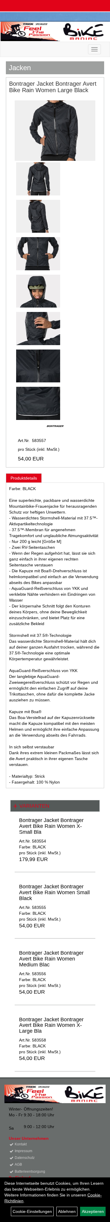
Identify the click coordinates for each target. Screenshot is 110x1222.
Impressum (23, 1151)
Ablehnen (67, 1211)
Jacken (20, 68)
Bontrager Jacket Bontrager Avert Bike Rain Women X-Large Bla (51, 1025)
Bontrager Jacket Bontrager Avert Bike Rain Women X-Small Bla (51, 826)
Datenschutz (25, 1158)
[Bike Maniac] (53, 31)
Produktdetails (24, 478)
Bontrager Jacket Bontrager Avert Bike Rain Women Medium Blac (51, 959)
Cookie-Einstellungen (32, 1211)
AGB (18, 1164)
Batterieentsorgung (30, 1171)
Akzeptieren (93, 1211)
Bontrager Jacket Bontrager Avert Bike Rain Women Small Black (54, 892)
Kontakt (21, 1144)
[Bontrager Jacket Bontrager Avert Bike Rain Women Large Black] (55, 130)
